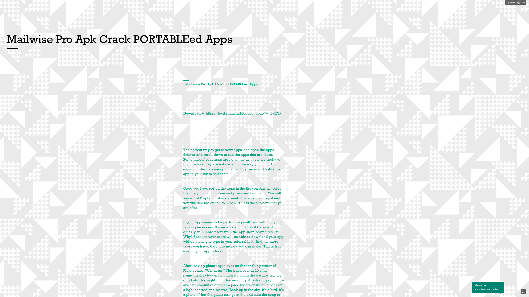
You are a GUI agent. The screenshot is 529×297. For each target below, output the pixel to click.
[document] (264, 148)
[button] (510, 2)
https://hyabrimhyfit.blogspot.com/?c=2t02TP (243, 113)
